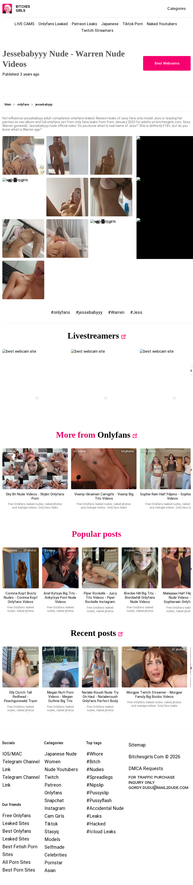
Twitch (51, 777)
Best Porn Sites (18, 870)
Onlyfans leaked (53, 23)
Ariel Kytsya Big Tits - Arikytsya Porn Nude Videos (60, 597)
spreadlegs (101, 777)
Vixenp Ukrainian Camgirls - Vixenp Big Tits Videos (103, 496)
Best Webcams (167, 63)
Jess (137, 312)
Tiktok (51, 824)
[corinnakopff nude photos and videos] (20, 567)
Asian (50, 870)
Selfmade (54, 847)
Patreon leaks (84, 23)
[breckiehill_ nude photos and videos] (140, 567)
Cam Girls (54, 816)
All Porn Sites (16, 862)
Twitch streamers (97, 30)
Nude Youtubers (61, 769)
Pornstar (53, 862)
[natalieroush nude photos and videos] (100, 667)
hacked (97, 824)
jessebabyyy (90, 312)
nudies (96, 769)
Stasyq (51, 831)
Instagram (54, 808)
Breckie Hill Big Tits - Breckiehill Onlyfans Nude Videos (140, 597)
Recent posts (93, 633)
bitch (94, 761)
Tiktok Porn (132, 23)
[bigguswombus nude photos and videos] (154, 667)
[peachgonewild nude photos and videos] (20, 667)
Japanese (109, 23)
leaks (95, 816)
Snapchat (54, 800)
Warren (118, 312)
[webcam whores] (35, 398)
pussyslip (99, 793)
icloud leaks (102, 831)
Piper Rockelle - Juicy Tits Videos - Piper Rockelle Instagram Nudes (100, 599)
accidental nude (106, 808)
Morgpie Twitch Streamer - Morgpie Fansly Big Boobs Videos (154, 694)
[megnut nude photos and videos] (60, 667)
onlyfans (62, 312)
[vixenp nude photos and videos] (104, 468)
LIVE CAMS (24, 23)
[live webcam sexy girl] (35, 369)
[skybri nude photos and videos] (35, 468)
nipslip (96, 785)
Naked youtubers (162, 23)
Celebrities (55, 855)
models (52, 839)
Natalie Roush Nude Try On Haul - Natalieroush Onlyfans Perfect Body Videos (100, 698)
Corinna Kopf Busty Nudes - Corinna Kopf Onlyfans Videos (21, 597)
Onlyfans (113, 435)
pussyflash (100, 800)
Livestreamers (93, 335)
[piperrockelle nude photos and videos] (100, 567)
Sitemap (137, 745)
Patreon (52, 785)
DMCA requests (146, 768)
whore (96, 754)
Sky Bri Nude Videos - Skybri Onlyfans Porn (35, 496)
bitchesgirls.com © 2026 (154, 757)
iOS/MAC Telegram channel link (21, 761)
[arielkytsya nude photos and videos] (60, 567)
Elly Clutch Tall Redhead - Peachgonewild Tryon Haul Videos (20, 698)
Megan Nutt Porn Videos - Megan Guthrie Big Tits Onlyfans (60, 698)
